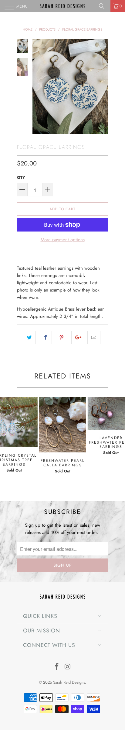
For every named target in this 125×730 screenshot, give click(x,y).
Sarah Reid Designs (69, 682)
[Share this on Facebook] (45, 337)
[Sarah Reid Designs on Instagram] (67, 667)
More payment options (63, 239)
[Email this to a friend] (93, 337)
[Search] (103, 6)
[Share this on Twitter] (29, 337)
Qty (21, 177)
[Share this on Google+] (77, 337)
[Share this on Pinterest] (61, 337)
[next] (102, 86)
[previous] (38, 86)
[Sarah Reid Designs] (62, 6)
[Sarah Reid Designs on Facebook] (56, 667)
